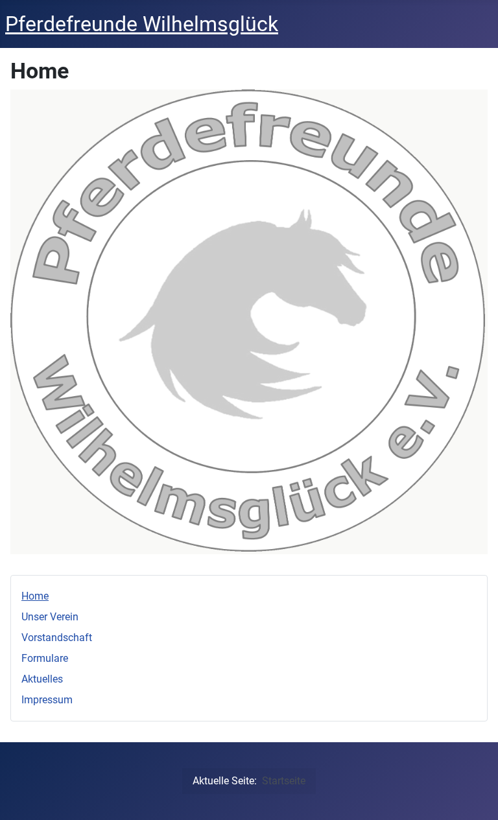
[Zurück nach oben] (475, 796)
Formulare (44, 658)
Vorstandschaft (56, 637)
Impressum (47, 700)
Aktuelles (42, 679)
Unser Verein (49, 617)
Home (35, 596)
